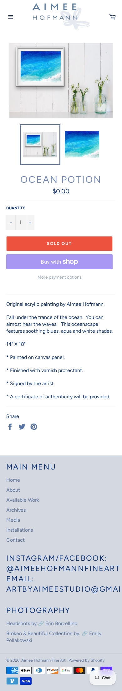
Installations (19, 530)
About (13, 490)
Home (13, 480)
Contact (15, 540)
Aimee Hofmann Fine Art (44, 660)
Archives (16, 510)
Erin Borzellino (61, 623)
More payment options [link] (60, 277)
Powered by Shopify (87, 660)
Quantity (15, 208)
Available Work (22, 500)
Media (13, 520)
